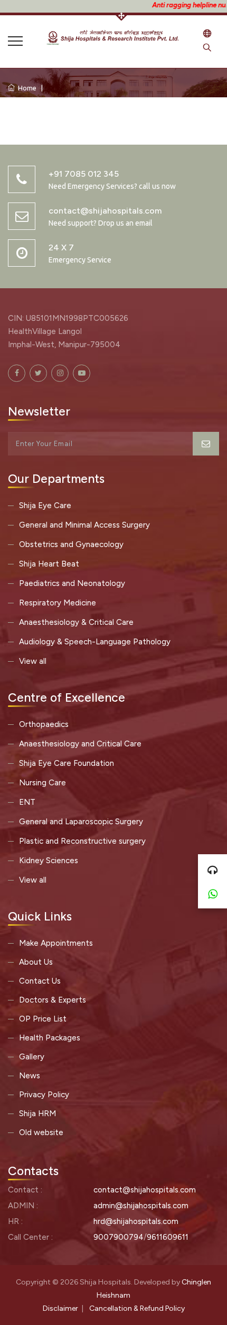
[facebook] (16, 373)
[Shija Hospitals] (113, 36)
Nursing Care (42, 782)
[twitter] (38, 373)
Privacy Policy (44, 1094)
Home (25, 88)
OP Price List (43, 1019)
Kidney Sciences (48, 860)
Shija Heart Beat (49, 564)
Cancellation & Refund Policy (137, 1308)
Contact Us (40, 981)
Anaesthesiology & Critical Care (76, 622)
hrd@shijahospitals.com (135, 1221)
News (29, 1075)
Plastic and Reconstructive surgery (82, 841)
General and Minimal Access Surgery (84, 525)
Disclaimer (60, 1308)
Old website (41, 1132)
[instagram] (60, 373)
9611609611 (167, 1237)
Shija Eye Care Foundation (66, 763)
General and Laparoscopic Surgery (81, 821)
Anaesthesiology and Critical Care (80, 744)
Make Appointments (56, 943)
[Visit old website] (207, 34)
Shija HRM (37, 1113)
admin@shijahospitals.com (140, 1205)
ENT (27, 802)
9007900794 (118, 1237)
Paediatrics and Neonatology (72, 583)
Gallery (31, 1056)
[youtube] (81, 373)
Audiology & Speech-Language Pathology (95, 641)
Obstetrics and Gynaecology (71, 544)
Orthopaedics (44, 724)
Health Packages (49, 1038)
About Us (36, 962)
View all (32, 661)
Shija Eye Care (45, 505)
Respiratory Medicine (57, 603)
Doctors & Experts (52, 1000)
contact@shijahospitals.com (144, 1190)
